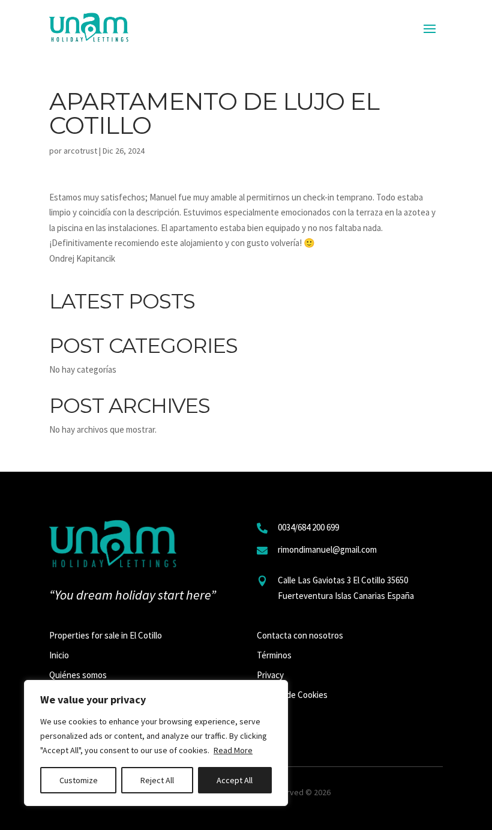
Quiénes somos (78, 675)
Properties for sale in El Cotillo (105, 635)
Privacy (270, 675)
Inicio (59, 655)
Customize (78, 780)
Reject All (157, 780)
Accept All (235, 780)
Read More (233, 750)
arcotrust (80, 150)
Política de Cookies (292, 694)
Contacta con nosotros (300, 635)
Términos (274, 655)
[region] (156, 743)
